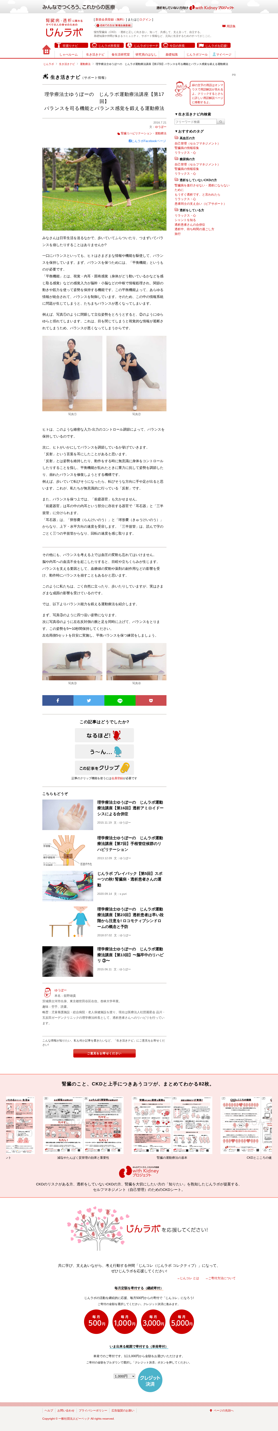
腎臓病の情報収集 (187, 148)
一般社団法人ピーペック (74, 1418)
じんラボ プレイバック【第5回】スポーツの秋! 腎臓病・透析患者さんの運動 (129, 879)
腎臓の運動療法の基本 (86, 1157)
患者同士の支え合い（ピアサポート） (201, 203)
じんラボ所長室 (109, 45)
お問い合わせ (65, 1410)
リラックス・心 (185, 152)
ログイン (145, 19)
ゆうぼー (160, 126)
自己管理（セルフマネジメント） (197, 143)
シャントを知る (185, 220)
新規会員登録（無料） (110, 19)
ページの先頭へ (224, 1410)
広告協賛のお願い (123, 1410)
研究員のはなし (146, 54)
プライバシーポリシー (93, 1410)
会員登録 (117, 778)
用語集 (231, 26)
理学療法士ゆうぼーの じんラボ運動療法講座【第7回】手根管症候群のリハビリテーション (130, 844)
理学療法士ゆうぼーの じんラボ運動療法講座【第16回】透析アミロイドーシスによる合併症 (130, 808)
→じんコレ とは (188, 1278)
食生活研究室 (121, 54)
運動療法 (85, 64)
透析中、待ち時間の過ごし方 (194, 229)
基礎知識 (171, 54)
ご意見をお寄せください (104, 1053)
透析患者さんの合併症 (190, 224)
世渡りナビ (70, 45)
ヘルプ (49, 1410)
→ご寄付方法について (220, 1278)
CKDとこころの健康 (175, 1157)
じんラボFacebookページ (148, 141)
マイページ (223, 54)
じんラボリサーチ (146, 45)
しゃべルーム (68, 54)
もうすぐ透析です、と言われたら (197, 194)
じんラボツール (197, 54)
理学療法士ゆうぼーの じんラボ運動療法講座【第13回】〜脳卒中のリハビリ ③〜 (130, 955)
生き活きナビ (95, 54)
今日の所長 (177, 45)
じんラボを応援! (216, 45)
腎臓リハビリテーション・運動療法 (143, 133)
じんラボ (48, 64)
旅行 (178, 233)
